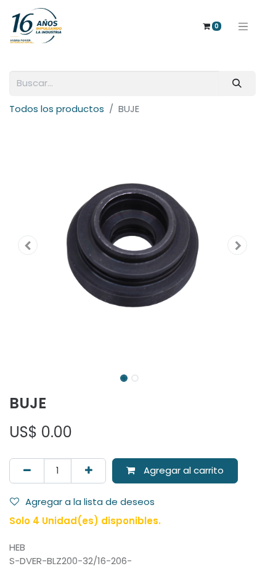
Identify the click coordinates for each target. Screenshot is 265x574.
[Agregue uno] (88, 470)
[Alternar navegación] (243, 26)
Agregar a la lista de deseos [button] (90, 501)
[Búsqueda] (237, 83)
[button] (27, 245)
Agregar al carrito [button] (182, 470)
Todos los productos (56, 108)
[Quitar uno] (26, 470)
